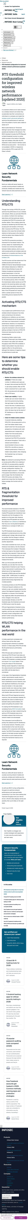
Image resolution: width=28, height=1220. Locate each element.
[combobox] (11, 47)
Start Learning (7, 194)
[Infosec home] (6, 27)
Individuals (8, 32)
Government (8, 34)
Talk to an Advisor (9, 50)
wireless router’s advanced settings (12, 118)
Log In (17, 9)
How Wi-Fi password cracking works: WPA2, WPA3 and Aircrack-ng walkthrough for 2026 (14, 923)
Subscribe (6, 1198)
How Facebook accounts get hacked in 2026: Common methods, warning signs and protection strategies (13, 911)
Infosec (4, 58)
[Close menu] (19, 27)
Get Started (9, 877)
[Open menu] (15, 27)
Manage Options (7, 1217)
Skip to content (4, 1)
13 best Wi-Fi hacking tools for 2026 (12, 897)
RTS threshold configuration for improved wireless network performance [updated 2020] (13, 892)
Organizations (9, 37)
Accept (20, 1217)
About (7, 45)
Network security (7, 62)
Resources (8, 42)
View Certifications (11, 949)
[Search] (21, 47)
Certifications (9, 40)
